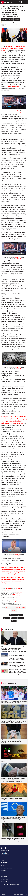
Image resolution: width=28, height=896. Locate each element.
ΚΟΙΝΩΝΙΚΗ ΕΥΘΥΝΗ (5, 879)
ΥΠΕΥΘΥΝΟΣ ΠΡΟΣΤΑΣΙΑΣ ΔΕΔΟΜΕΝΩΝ (10, 884)
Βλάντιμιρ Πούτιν (10, 607)
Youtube (20, 595)
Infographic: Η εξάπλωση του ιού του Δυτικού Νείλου (13, 760)
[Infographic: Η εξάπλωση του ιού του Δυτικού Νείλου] (14, 751)
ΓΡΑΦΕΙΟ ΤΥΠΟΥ (4, 862)
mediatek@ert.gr (5, 850)
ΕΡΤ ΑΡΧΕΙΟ (3, 870)
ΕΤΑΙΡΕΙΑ (3, 860)
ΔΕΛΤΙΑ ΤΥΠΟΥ (4, 865)
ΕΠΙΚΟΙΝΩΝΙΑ (4, 881)
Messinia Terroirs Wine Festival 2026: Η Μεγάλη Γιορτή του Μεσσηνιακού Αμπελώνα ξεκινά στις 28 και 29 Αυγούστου (17, 672)
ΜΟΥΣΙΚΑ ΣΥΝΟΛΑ (5, 876)
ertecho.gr (18, 112)
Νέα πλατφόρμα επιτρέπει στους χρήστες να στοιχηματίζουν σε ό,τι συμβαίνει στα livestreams (13, 741)
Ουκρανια (14, 610)
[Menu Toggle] (11, 2)
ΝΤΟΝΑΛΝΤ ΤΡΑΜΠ (20, 607)
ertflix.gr (17, 110)
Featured (4, 19)
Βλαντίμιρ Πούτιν (14, 86)
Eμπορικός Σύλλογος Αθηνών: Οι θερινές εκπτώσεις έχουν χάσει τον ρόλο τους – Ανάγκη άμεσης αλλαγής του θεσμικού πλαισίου (13, 721)
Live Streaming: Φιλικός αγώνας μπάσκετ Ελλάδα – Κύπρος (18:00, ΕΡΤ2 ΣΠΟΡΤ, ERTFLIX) (14, 702)
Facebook (17, 593)
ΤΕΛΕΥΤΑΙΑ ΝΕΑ (9, 683)
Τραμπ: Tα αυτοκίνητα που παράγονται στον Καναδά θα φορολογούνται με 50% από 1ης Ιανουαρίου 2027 (17, 665)
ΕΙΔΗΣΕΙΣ (17, 19)
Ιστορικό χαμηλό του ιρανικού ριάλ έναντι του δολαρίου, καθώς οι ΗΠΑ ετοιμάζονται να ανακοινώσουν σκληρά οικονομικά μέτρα (13, 780)
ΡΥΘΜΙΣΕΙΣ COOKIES (5, 887)
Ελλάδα (18, 588)
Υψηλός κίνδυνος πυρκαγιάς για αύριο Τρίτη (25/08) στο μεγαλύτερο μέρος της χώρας (12, 799)
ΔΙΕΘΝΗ (11, 19)
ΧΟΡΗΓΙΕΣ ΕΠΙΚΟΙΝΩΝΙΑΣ (6, 868)
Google (20, 592)
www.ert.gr (3, 894)
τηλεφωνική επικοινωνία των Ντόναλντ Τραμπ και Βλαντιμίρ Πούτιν (13, 48)
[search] (19, 2)
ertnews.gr (13, 601)
